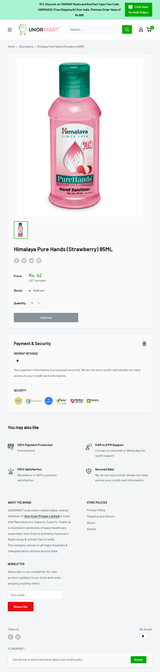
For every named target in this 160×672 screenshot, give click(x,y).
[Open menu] (10, 29)
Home (11, 46)
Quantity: (20, 303)
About (91, 522)
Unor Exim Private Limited (42, 516)
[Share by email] (39, 260)
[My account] (141, 29)
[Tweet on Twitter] (31, 260)
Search (91, 529)
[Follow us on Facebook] (10, 637)
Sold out (46, 317)
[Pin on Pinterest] (24, 260)
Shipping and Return (101, 516)
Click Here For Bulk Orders (138, 9)
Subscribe (21, 606)
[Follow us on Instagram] (18, 637)
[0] (149, 29)
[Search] (127, 29)
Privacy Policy (96, 510)
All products (26, 46)
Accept (138, 659)
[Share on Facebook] (16, 260)
